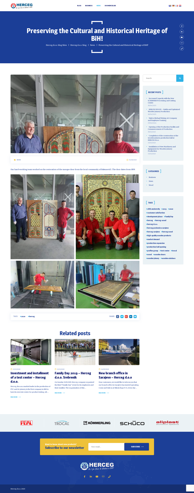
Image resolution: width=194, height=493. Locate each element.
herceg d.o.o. (152, 224)
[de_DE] (173, 6)
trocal (174, 251)
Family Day (169, 217)
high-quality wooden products (159, 235)
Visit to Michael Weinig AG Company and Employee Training (162, 119)
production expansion (156, 243)
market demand (153, 239)
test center (165, 251)
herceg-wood (160, 220)
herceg (32, 316)
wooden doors (159, 254)
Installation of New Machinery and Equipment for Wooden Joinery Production (162, 149)
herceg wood (167, 232)
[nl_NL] (180, 6)
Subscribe (135, 447)
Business (152, 177)
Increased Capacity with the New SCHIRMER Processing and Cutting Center (162, 100)
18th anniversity (153, 209)
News (19, 160)
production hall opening (156, 247)
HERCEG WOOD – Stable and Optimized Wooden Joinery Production (164, 110)
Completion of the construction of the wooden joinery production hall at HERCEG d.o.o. (163, 138)
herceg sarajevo (153, 232)
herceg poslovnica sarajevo (158, 228)
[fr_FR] (177, 6)
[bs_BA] (170, 6)
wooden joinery (153, 258)
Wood (151, 185)
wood (149, 254)
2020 (23, 316)
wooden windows (168, 258)
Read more (14, 397)
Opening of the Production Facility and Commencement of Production (163, 128)
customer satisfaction (156, 213)
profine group (152, 251)
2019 (164, 209)
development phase (154, 217)
